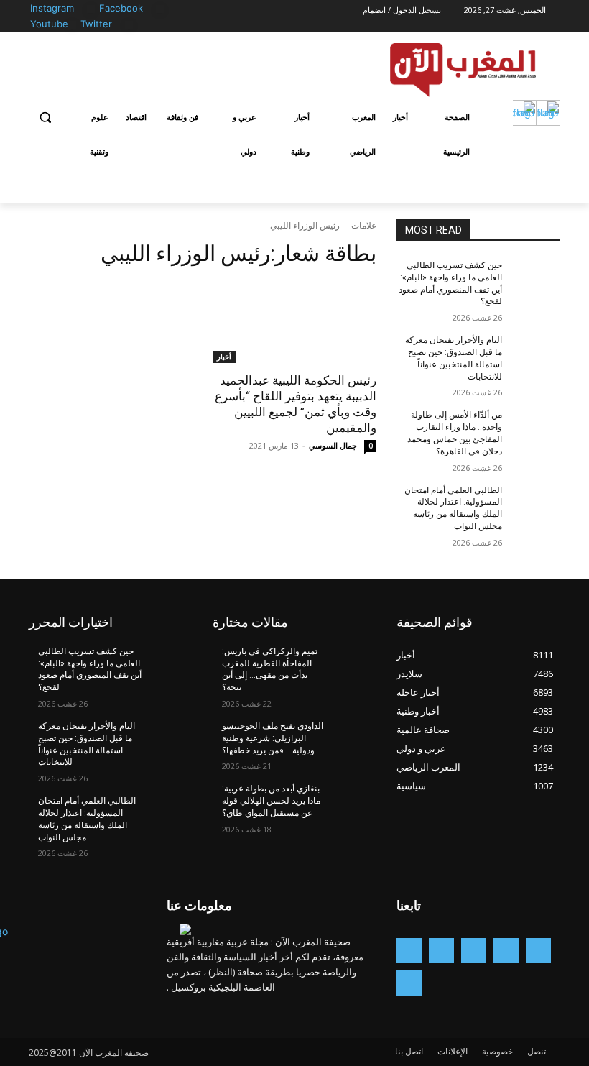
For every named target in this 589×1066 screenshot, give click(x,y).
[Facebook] (160, 9)
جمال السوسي (333, 445)
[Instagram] (91, 9)
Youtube (49, 23)
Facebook (121, 8)
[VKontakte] (409, 983)
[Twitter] (129, 25)
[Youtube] (72, 25)
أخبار (224, 356)
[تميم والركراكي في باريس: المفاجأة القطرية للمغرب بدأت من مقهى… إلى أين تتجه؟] (352, 662)
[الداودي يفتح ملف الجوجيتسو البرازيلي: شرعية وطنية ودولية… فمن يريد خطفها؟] (352, 737)
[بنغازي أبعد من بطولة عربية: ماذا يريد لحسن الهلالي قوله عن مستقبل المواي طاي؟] (352, 800)
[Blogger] (538, 950)
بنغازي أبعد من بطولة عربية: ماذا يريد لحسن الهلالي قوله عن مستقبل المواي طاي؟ (271, 801)
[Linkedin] (441, 950)
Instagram (52, 8)
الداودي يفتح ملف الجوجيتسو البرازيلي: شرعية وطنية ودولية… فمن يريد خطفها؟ (272, 738)
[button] (45, 117)
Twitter (96, 23)
